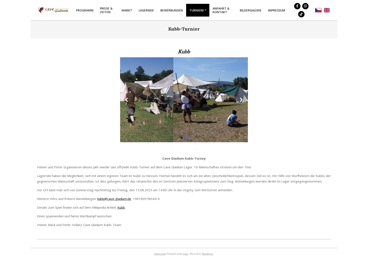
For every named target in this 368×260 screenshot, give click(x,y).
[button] (126, 99)
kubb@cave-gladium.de (114, 199)
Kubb (121, 207)
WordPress (207, 253)
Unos (185, 253)
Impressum (160, 253)
